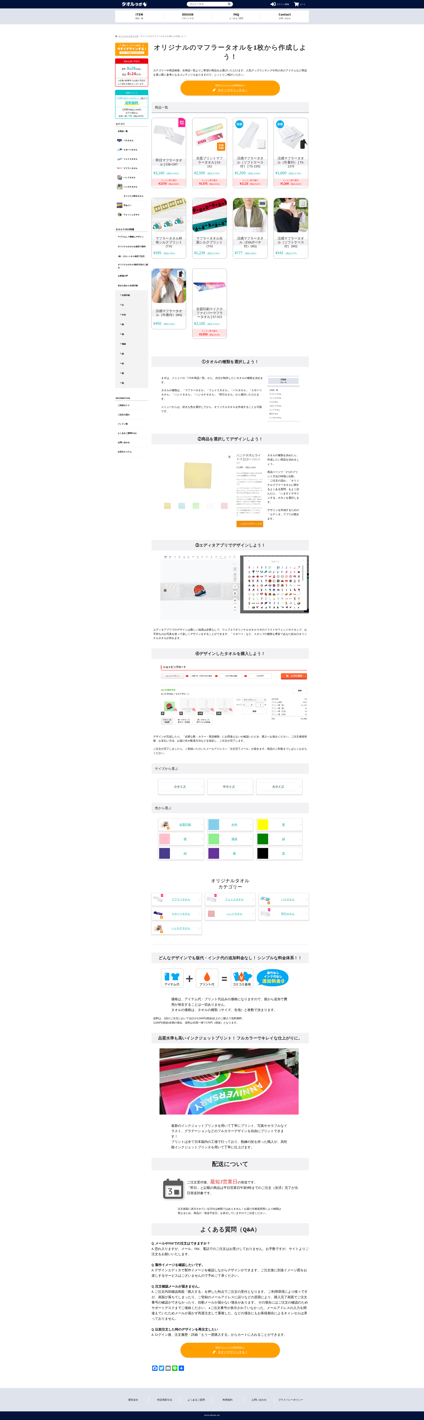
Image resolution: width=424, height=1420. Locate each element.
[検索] (229, 4)
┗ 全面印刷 (125, 295)
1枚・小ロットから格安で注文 (131, 256)
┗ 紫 (122, 373)
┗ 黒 (122, 383)
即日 (124, 74)
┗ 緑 (122, 353)
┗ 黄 (122, 324)
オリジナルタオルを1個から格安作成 (134, 4)
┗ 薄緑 (123, 344)
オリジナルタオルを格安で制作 (132, 246)
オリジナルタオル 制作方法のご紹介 (133, 266)
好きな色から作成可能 (128, 285)
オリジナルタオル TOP (128, 36)
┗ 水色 (123, 314)
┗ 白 (122, 305)
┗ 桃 (122, 334)
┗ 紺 (122, 363)
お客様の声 (123, 276)
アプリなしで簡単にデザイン (131, 236)
